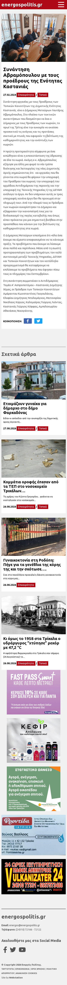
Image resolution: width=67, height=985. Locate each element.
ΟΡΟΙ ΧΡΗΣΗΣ (38, 969)
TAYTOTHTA (7, 969)
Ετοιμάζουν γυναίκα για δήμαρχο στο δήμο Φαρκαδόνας (24, 408)
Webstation (16, 977)
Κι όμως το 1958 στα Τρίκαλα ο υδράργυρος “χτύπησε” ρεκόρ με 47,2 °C (31, 643)
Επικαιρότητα (26, 94)
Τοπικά (43, 94)
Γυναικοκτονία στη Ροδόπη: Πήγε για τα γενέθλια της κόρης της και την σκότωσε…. (32, 564)
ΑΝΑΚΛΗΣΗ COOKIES (26, 973)
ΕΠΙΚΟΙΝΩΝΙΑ (22, 969)
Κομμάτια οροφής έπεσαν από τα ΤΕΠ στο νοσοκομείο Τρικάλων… (30, 486)
